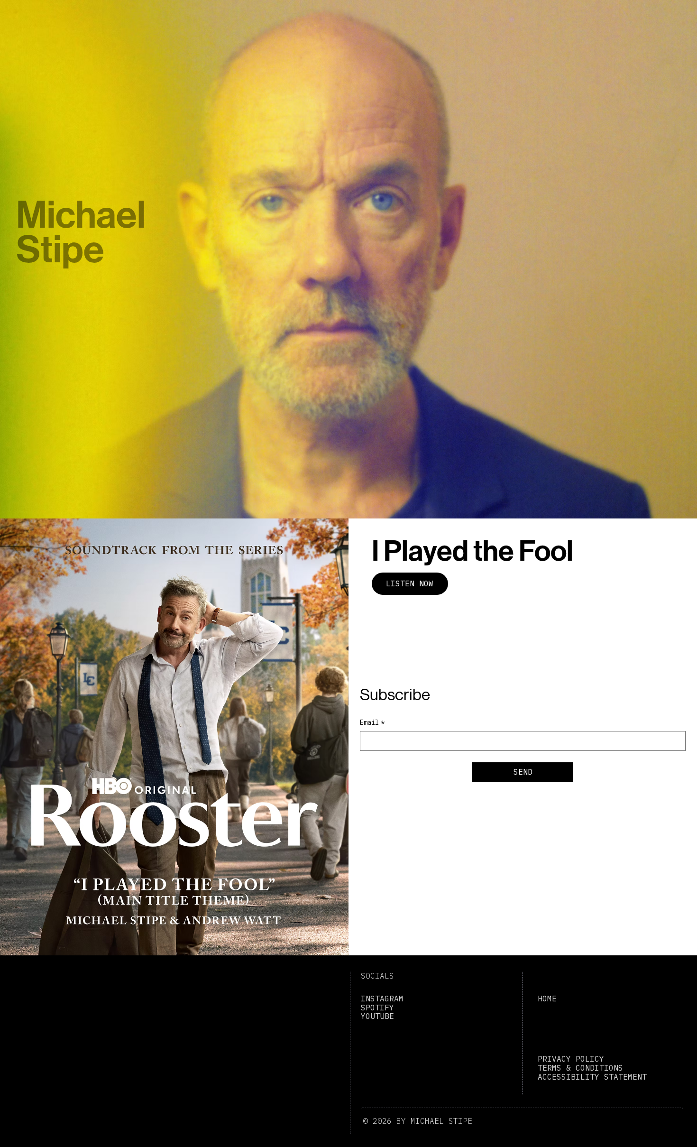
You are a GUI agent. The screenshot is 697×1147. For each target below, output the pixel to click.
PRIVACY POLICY (571, 1059)
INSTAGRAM (382, 998)
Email (372, 722)
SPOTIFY (377, 1007)
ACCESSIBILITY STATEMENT (592, 1077)
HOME (547, 998)
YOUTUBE (377, 1016)
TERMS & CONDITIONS (580, 1068)
